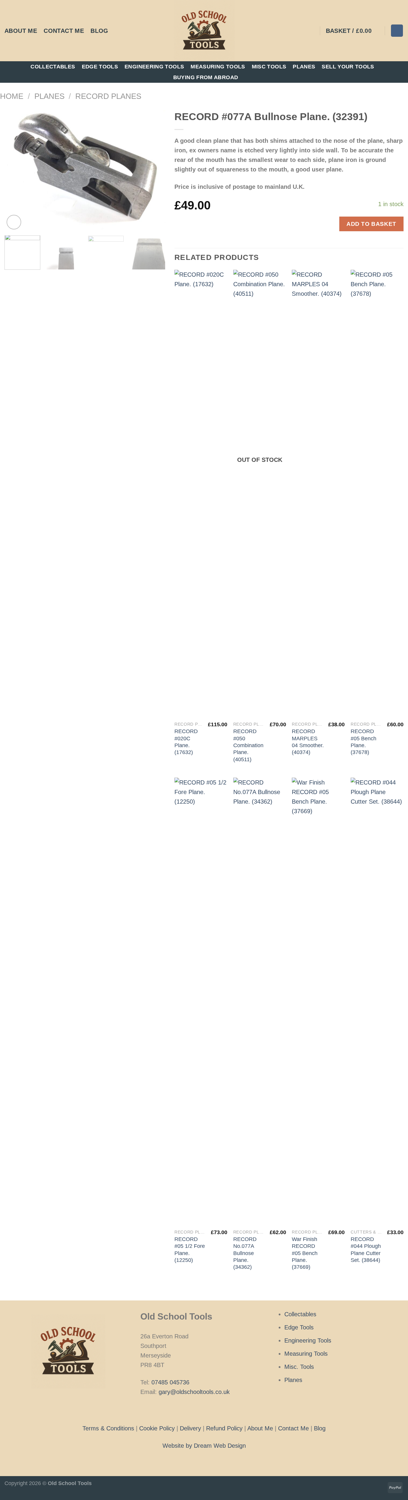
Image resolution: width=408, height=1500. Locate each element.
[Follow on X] (213, 1409)
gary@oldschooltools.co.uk (194, 1392)
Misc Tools (269, 67)
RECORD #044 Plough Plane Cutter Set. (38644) (366, 1249)
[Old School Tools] (204, 30)
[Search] (397, 30)
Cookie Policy (157, 1428)
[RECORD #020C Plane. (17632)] (200, 494)
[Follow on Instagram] (204, 1409)
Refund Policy (224, 1428)
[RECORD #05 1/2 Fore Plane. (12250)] (200, 1002)
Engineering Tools (154, 67)
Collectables (52, 67)
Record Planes (108, 96)
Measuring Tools (218, 67)
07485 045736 (170, 1382)
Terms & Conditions (108, 1428)
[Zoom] (14, 222)
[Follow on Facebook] (195, 1409)
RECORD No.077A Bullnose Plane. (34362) (245, 1253)
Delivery (190, 1428)
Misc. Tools (299, 1366)
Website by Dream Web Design (204, 1445)
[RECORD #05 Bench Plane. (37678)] (377, 494)
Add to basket (371, 223)
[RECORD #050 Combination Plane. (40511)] (259, 494)
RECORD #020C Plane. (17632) (186, 741)
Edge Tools (100, 67)
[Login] (312, 30)
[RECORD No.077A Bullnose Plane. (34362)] (259, 1002)
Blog (99, 30)
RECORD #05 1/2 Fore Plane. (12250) (189, 1249)
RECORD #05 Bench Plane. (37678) (363, 741)
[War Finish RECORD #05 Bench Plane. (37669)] (318, 1002)
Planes (304, 67)
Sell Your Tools (348, 67)
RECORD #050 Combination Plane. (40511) (248, 745)
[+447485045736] (118, 30)
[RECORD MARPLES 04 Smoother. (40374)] (318, 494)
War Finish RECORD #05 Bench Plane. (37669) (304, 1253)
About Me (20, 30)
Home (11, 96)
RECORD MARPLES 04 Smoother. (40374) (308, 741)
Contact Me (64, 30)
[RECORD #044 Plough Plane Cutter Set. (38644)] (377, 1002)
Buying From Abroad (205, 77)
